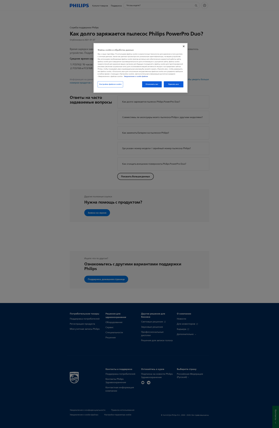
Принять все (173, 84)
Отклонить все (152, 84)
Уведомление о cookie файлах (136, 76)
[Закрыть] (183, 46)
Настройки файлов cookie (110, 84)
